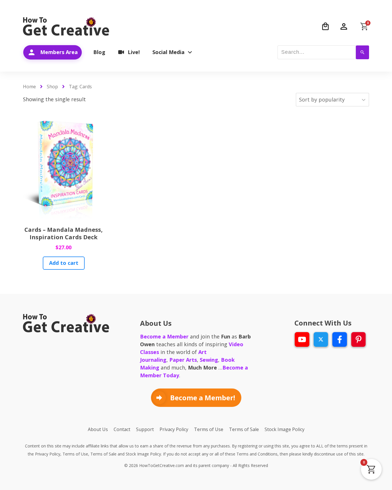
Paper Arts (183, 359)
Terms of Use (75, 454)
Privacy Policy (47, 454)
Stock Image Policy (143, 454)
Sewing (209, 359)
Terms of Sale (103, 454)
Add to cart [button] (63, 262)
